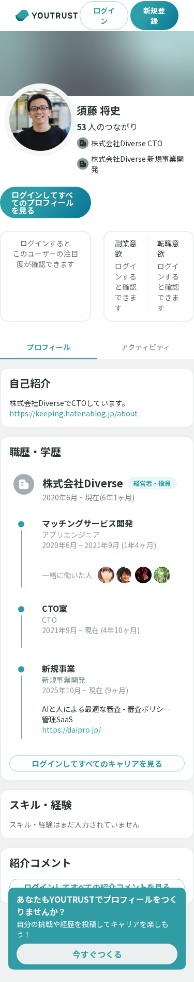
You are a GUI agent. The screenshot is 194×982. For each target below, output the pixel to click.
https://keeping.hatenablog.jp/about (73, 413)
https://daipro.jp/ (71, 729)
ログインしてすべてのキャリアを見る (97, 763)
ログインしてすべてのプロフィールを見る (42, 202)
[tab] (48, 346)
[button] (97, 63)
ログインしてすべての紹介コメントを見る (97, 886)
